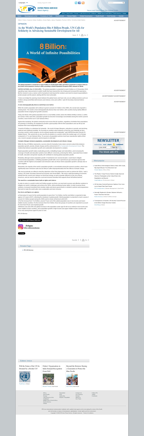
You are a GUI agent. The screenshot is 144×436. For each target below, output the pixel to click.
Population (58, 20)
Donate (78, 396)
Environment (60, 16)
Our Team (78, 399)
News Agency (42, 10)
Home (19, 16)
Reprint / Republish (64, 397)
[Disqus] (53, 330)
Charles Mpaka (98, 169)
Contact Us (79, 393)
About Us (78, 397)
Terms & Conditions (88, 413)
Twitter (93, 394)
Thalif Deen (22, 383)
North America (117, 13)
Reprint (74, 35)
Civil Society (111, 16)
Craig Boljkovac (98, 180)
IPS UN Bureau (28, 250)
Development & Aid (31, 16)
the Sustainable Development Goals (70, 146)
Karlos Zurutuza (98, 196)
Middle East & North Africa (105, 13)
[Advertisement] (53, 275)
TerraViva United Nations (78, 20)
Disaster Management (111, 188)
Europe (76, 13)
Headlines (39, 20)
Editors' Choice (22, 20)
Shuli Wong (97, 204)
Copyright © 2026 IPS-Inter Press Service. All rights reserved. (67, 413)
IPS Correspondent (99, 188)
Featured (29, 20)
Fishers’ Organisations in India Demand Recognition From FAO (52, 368)
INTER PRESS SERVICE (47, 8)
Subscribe (62, 396)
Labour (53, 20)
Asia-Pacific (69, 13)
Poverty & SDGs (66, 20)
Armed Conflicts (108, 196)
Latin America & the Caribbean (88, 13)
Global (124, 13)
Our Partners (79, 394)
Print (85, 35)
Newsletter (62, 393)
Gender (121, 16)
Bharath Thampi (47, 386)
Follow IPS (95, 393)
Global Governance (86, 16)
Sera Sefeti (69, 386)
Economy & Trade (46, 16)
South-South (100, 16)
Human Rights (71, 16)
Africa (63, 13)
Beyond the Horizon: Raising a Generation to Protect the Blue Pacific (76, 368)
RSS (60, 394)
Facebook (94, 396)
